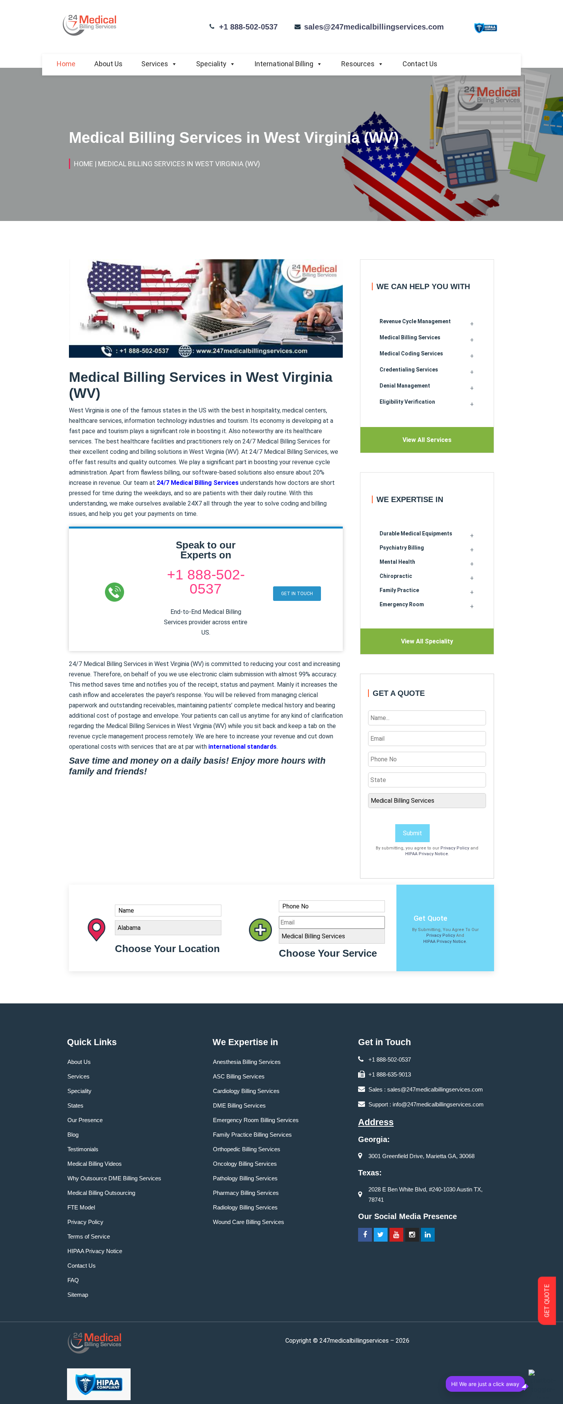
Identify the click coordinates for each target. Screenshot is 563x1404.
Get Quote (430, 918)
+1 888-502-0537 (248, 27)
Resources (358, 64)
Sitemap (77, 1294)
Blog (73, 1134)
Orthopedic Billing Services (246, 1149)
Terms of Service (88, 1236)
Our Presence (85, 1120)
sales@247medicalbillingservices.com (374, 27)
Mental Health (397, 562)
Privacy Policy (454, 848)
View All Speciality (427, 641)
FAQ (73, 1280)
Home (66, 64)
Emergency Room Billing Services (256, 1120)
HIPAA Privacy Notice (426, 853)
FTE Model (81, 1207)
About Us (108, 64)
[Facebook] (365, 1235)
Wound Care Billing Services (248, 1222)
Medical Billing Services (410, 337)
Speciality (211, 64)
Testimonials (82, 1149)
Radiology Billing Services (245, 1207)
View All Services (427, 439)
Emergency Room (402, 604)
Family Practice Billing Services (252, 1134)
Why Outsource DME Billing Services (114, 1178)
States (75, 1105)
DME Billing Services (239, 1105)
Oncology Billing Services (245, 1163)
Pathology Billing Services (245, 1178)
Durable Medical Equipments (416, 533)
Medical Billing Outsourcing (101, 1193)
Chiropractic (396, 576)
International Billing (283, 64)
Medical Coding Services (411, 353)
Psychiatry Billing (402, 548)
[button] (297, 593)
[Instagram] (412, 1235)
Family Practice (399, 590)
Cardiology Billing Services (246, 1091)
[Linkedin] (428, 1235)
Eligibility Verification (407, 402)
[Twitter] (381, 1235)
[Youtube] (396, 1235)
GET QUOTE (547, 1301)
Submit (412, 833)
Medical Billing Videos (94, 1163)
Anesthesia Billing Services (247, 1062)
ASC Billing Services (239, 1076)
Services (154, 64)
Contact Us (420, 64)
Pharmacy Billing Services (246, 1193)
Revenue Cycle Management (415, 321)
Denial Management (405, 386)
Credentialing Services (409, 370)
